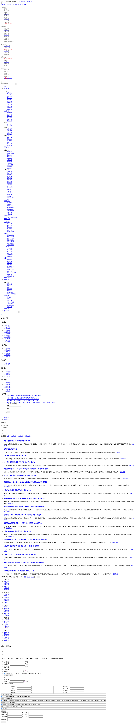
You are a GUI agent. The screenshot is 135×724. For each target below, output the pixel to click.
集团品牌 (9, 158)
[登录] (18, 1)
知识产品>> (7, 222)
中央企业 (9, 202)
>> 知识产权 (7, 327)
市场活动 (9, 112)
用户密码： (7, 663)
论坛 (19, 4)
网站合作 (9, 137)
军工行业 (9, 176)
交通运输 (9, 181)
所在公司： (7, 668)
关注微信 (29, 1)
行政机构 (9, 191)
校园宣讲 (9, 300)
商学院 (9, 297)
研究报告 (9, 230)
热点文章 (9, 251)
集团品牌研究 (10, 235)
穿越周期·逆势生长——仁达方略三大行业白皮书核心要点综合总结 (25, 539)
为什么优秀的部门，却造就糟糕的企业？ (17, 441)
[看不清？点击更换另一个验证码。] (26, 671)
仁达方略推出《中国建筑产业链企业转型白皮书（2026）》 (23, 399)
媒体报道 (9, 117)
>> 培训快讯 (7, 356)
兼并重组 (9, 160)
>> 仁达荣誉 (7, 338)
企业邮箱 (6, 626)
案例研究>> (7, 277)
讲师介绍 (9, 285)
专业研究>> (7, 233)
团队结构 (9, 107)
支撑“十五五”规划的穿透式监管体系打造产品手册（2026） (23, 400)
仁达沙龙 (6, 611)
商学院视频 (10, 292)
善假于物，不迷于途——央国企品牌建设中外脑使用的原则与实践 (25, 482)
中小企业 (9, 186)
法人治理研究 (10, 243)
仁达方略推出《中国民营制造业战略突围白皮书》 (20, 397)
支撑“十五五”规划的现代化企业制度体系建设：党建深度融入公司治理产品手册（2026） (31, 402)
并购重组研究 (10, 245)
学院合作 (9, 142)
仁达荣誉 (9, 106)
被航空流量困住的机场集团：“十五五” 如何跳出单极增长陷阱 (24, 562)
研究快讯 (9, 114)
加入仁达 (6, 623)
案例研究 (6, 595)
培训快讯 (9, 121)
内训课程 (6, 608)
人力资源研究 (10, 236)
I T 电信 (9, 196)
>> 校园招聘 (7, 371)
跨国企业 (9, 214)
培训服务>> (7, 295)
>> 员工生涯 (7, 364)
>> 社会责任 (7, 337)
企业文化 (9, 98)
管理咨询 (6, 147)
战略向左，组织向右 (10, 449)
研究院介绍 (10, 254)
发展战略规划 (10, 153)
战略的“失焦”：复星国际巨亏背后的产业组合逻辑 (20, 554)
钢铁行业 (9, 194)
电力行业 (9, 173)
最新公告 (9, 256)
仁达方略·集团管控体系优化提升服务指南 (17, 490)
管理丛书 (6, 597)
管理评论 (9, 250)
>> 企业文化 (7, 330)
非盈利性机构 (10, 210)
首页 (5, 86)
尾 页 (32, 577)
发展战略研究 (10, 241)
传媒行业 (9, 179)
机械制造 (9, 174)
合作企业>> (7, 308)
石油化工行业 (10, 269)
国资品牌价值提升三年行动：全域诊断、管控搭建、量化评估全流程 (26, 469)
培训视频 (6, 610)
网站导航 (24, 4)
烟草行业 (9, 178)
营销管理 (9, 166)
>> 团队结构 (7, 340)
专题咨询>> (7, 215)
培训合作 (9, 143)
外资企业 (9, 212)
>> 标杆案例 (7, 341)
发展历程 (9, 101)
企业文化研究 (10, 238)
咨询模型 (9, 163)
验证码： (6, 671)
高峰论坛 (9, 298)
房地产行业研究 (11, 272)
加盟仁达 (9, 145)
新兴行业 (9, 184)
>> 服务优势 (7, 328)
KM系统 (6, 624)
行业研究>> (7, 258)
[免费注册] (23, 1)
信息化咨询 (10, 165)
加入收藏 (14, 4)
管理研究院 (7, 219)
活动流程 (9, 289)
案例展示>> (7, 201)
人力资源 (9, 156)
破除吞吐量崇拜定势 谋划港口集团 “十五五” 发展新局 (21, 546)
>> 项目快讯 (7, 351)
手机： (9, 408)
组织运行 (9, 161)
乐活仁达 (9, 124)
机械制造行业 (10, 266)
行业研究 (6, 602)
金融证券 (9, 183)
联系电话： (7, 664)
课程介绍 (9, 287)
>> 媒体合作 (7, 384)
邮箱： (9, 405)
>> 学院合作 (7, 387)
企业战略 (9, 223)
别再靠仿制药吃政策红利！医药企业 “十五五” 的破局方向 (23, 523)
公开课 (6, 607)
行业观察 (9, 248)
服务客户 (9, 103)
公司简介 (9, 93)
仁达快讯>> (7, 111)
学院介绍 (9, 284)
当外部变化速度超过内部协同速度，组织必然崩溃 (20, 475)
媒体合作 (9, 139)
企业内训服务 (10, 305)
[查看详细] (118, 452)
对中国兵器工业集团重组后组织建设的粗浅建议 (19, 462)
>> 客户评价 (7, 355)
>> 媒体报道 (7, 353)
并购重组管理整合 (12, 217)
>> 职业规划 (7, 374)
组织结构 (9, 99)
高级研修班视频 (11, 294)
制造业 (9, 199)
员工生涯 (9, 125)
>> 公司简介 (7, 325)
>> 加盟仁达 (7, 391)
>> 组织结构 (7, 332)
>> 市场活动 (7, 348)
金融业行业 (10, 268)
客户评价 (9, 119)
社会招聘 (9, 130)
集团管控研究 (10, 240)
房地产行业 (10, 187)
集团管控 (9, 151)
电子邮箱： (7, 666)
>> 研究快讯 (7, 350)
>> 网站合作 (7, 383)
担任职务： (7, 669)
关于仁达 (3, 4)
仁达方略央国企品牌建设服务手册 (15, 455)
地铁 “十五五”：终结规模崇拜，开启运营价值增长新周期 (22, 515)
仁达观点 (6, 599)
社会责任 (9, 104)
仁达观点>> (7, 246)
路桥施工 (9, 189)
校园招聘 (9, 129)
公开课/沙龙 (10, 303)
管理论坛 (6, 627)
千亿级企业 (10, 206)
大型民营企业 (10, 207)
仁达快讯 (20, 436)
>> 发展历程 (7, 333)
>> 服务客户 (7, 335)
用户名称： (7, 661)
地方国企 (9, 204)
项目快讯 (9, 116)
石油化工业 (10, 192)
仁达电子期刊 (10, 231)
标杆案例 (9, 109)
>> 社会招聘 (7, 373)
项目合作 (9, 140)
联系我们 (8, 4)
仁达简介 (6, 619)
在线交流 (6, 417)
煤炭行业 (9, 171)
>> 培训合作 (7, 389)
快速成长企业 (10, 197)
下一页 (28, 577)
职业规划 (9, 132)
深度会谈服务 (10, 302)
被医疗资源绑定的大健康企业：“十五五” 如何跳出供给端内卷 (24, 506)
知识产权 (9, 94)
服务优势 (9, 96)
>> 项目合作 (7, 386)
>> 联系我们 (7, 376)
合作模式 (9, 290)
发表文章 (9, 253)
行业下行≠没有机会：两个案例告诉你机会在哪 (19, 571)
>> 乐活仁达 (7, 363)
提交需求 (6, 419)
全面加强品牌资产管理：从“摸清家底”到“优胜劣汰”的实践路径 (24, 498)
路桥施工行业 (10, 276)
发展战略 (6, 583)
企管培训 (6, 279)
